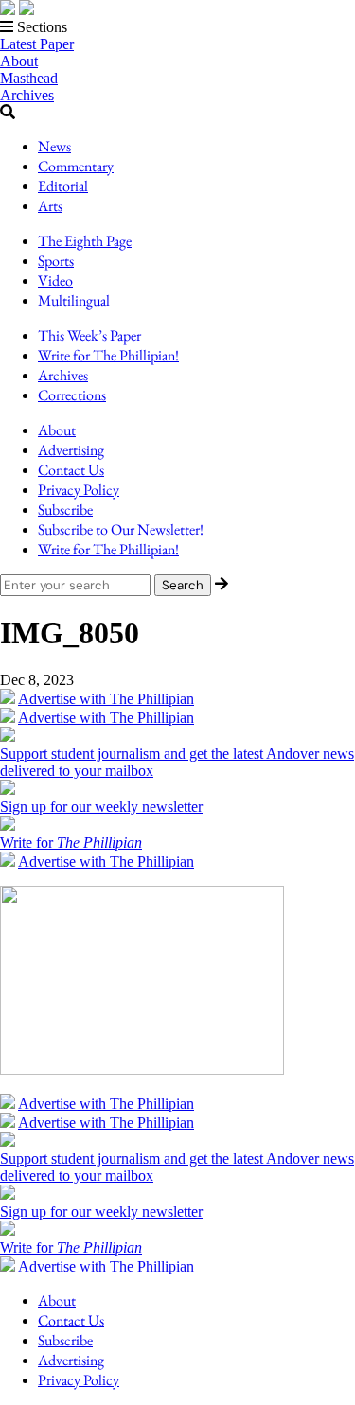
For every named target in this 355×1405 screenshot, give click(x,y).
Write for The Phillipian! (108, 355)
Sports (56, 261)
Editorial (63, 186)
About (19, 61)
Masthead (29, 78)
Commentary (76, 166)
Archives (27, 95)
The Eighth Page (85, 241)
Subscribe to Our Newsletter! (121, 529)
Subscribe (65, 509)
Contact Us (71, 470)
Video (55, 280)
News (54, 146)
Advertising (71, 450)
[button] (177, 27)
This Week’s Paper (89, 335)
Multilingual (74, 300)
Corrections (72, 395)
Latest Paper (37, 44)
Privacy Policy (78, 490)
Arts (50, 206)
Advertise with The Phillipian (106, 699)
